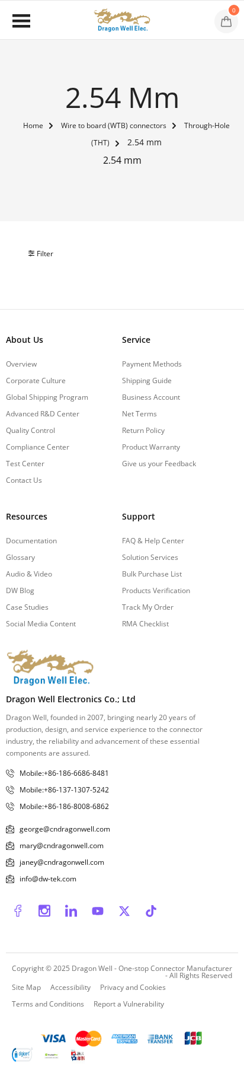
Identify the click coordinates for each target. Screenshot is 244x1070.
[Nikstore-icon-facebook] (18, 911)
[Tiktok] (151, 911)
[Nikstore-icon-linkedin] (71, 911)
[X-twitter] (124, 911)
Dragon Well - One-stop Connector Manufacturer (152, 968)
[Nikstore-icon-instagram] (44, 911)
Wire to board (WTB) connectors (113, 125)
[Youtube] (98, 911)
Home (33, 125)
